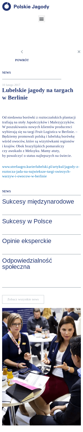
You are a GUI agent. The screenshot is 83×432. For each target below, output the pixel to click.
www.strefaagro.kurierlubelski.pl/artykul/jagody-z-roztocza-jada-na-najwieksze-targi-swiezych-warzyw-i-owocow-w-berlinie (40, 171)
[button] (41, 18)
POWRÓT (22, 60)
